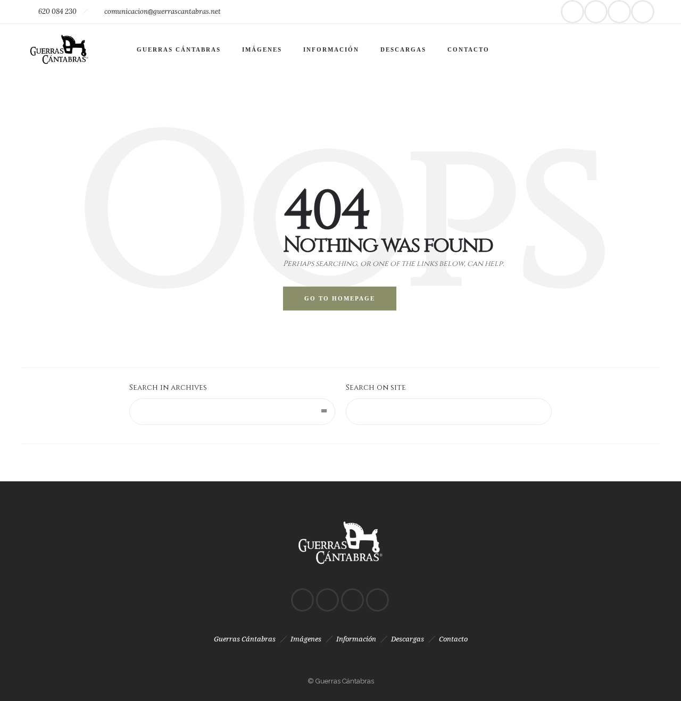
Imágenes (262, 49)
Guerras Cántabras (179, 49)
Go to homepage (339, 298)
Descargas (403, 49)
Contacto (468, 49)
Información (331, 49)
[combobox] (232, 411)
